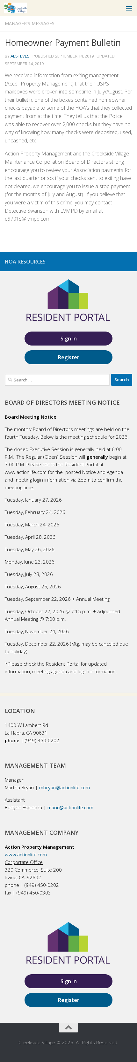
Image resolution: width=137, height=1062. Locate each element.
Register (68, 357)
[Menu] (129, 8)
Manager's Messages (29, 23)
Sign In (69, 338)
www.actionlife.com (26, 854)
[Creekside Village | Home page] (19, 8)
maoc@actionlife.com (70, 807)
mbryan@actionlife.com (64, 787)
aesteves (20, 56)
